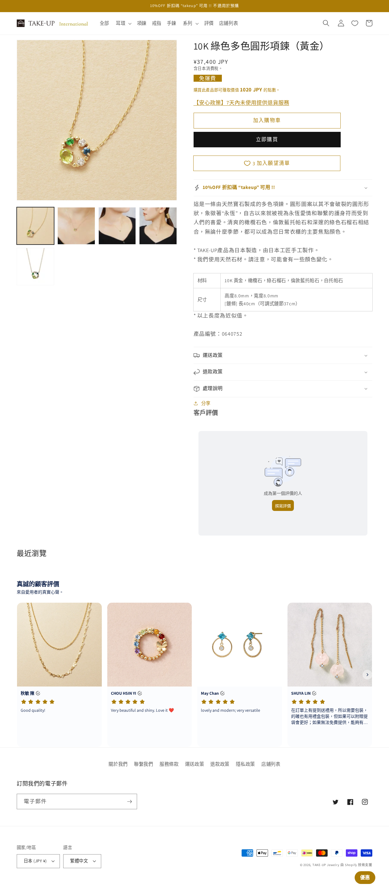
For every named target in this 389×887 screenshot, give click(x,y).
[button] (123, 23)
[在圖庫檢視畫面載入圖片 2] (76, 226)
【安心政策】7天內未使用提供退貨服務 (241, 102)
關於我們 (118, 764)
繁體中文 (79, 861)
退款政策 (219, 764)
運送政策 (194, 764)
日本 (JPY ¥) (35, 861)
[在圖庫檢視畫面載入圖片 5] (35, 266)
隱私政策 (245, 764)
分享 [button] (206, 403)
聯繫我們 (143, 764)
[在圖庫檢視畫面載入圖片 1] (35, 226)
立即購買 (267, 139)
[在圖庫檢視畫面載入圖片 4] (158, 226)
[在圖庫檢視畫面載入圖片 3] (117, 226)
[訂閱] (129, 802)
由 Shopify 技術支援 (356, 865)
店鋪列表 (271, 764)
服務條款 (169, 764)
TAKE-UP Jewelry (325, 865)
